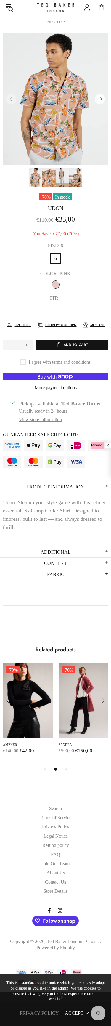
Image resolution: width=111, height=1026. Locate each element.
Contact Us (55, 881)
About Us (55, 872)
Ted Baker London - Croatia (55, 7)
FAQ (55, 854)
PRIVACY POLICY (39, 1013)
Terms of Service (55, 817)
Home (49, 21)
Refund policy (55, 845)
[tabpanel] (28, 714)
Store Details (55, 891)
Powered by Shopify (55, 947)
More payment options (56, 387)
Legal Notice (56, 836)
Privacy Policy (55, 826)
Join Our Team (56, 863)
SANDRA (65, 744)
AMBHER (10, 744)
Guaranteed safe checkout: (40, 434)
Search (55, 808)
